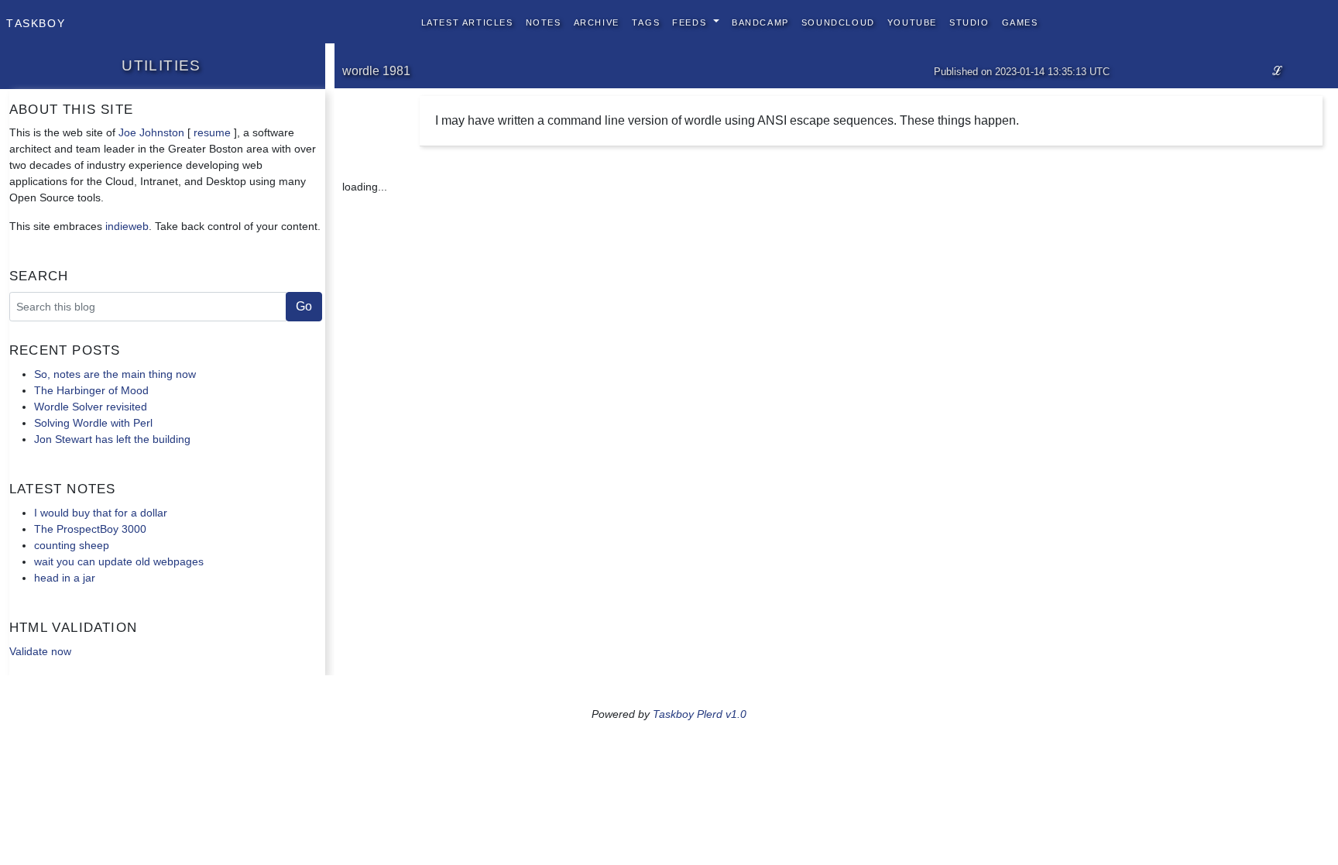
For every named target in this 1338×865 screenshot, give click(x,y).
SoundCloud (838, 21)
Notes (543, 21)
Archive (596, 21)
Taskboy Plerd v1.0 (699, 714)
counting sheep (71, 545)
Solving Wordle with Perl (93, 423)
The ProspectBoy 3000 (90, 529)
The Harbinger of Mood (91, 390)
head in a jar (64, 578)
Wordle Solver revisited (90, 406)
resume (212, 132)
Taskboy (35, 21)
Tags (646, 21)
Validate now (40, 651)
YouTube (912, 21)
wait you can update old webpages (119, 561)
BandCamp (760, 21)
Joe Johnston (151, 132)
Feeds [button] (691, 21)
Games (1020, 21)
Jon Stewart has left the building (112, 439)
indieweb (127, 226)
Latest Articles (467, 21)
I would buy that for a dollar (100, 512)
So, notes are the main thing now (115, 374)
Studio (969, 21)
